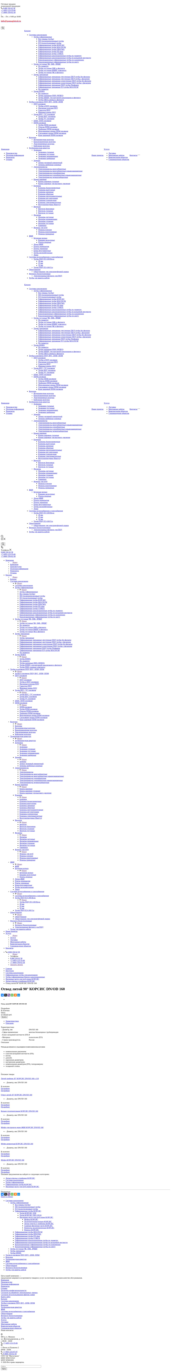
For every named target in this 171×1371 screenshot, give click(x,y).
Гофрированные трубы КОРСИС (51, 45)
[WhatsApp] (12, 995)
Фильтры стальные (45, 221)
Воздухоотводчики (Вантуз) (49, 205)
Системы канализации (38, 35)
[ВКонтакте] (2, 995)
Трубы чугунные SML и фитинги (51, 68)
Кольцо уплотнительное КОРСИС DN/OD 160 (19, 1111)
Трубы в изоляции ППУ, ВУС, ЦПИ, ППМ (46, 102)
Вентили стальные (45, 211)
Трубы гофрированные (43, 37)
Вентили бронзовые (46, 209)
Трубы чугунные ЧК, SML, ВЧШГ (47, 64)
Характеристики (12, 1021)
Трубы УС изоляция (46, 119)
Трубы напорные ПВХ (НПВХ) (50, 96)
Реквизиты (10, 157)
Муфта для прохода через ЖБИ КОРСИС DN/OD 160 (22, 1127)
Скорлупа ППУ (44, 110)
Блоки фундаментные (42, 251)
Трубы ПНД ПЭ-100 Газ (43, 267)
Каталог (27, 31)
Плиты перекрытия (41, 246)
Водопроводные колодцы (44, 140)
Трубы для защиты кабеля (39, 278)
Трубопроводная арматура (39, 148)
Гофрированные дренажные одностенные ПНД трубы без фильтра (64, 81)
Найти (4, 1369)
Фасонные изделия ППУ (48, 108)
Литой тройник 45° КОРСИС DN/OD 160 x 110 (20, 1079)
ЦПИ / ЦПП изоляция (42, 121)
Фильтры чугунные (46, 223)
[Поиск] (3, 28)
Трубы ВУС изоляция (46, 117)
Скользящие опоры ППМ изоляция (52, 133)
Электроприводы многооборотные (52, 169)
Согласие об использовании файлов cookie (18, 1295)
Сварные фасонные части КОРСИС (38, 1226)
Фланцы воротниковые (47, 232)
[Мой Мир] (18, 995)
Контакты (133, 155)
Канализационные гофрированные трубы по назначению (61, 60)
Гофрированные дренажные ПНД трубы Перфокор (58, 85)
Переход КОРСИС (31, 1230)
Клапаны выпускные (46, 190)
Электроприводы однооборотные (51, 173)
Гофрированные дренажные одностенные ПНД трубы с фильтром (64, 83)
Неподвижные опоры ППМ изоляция (53, 131)
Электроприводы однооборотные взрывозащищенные (59, 175)
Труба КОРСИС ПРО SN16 (30, 1215)
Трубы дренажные (41, 75)
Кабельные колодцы (42, 146)
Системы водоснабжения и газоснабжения (46, 257)
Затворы (37, 161)
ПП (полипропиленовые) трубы (51, 41)
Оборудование (34, 270)
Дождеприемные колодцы (44, 144)
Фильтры (37, 215)
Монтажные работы (116, 155)
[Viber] (8, 995)
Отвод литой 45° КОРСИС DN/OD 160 (16, 1095)
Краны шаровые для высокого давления (54, 184)
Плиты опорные (44, 242)
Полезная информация (15, 155)
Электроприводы (40, 167)
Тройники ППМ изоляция (48, 129)
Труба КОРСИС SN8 (28, 1213)
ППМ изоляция (40, 123)
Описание (10, 1023)
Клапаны (37, 186)
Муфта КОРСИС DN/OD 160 (12, 1160)
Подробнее (5, 1089)
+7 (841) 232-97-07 (10, 1352)
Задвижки (38, 150)
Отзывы (9, 159)
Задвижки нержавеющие (48, 156)
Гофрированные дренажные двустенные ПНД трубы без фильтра (64, 77)
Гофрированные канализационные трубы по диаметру (60, 56)
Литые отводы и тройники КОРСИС (20, 1178)
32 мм (40, 265)
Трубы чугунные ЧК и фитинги (51, 72)
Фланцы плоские (45, 230)
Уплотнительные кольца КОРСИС (38, 1222)
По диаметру (43, 66)
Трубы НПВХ (39, 91)
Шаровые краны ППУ (47, 112)
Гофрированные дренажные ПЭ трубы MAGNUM (58, 87)
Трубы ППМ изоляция (47, 125)
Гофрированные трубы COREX (50, 54)
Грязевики (42, 226)
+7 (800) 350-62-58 (8, 12)
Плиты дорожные (41, 249)
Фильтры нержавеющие (47, 219)
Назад (15, 562)
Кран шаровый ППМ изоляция (50, 135)
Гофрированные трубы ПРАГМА (51, 49)
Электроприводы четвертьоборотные (53, 177)
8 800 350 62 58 (9, 8)
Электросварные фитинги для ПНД (48, 276)
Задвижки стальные (46, 152)
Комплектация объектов (118, 157)
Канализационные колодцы (45, 142)
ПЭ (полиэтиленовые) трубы (49, 43)
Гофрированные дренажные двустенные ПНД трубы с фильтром (64, 79)
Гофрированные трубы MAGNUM (52, 47)
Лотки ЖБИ (38, 244)
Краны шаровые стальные (48, 181)
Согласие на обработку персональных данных (19, 1293)
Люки (36, 255)
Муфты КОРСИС (31, 1219)
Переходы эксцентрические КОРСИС (39, 1228)
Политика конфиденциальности (13, 1290)
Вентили (37, 207)
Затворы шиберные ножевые (49, 165)
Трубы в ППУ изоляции (47, 106)
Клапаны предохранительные (50, 196)
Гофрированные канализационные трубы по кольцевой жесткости (64, 58)
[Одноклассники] (15, 995)
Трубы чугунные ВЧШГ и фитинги (52, 70)
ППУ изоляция (39, 104)
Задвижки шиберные (46, 158)
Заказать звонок (16, 965)
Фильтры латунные (46, 217)
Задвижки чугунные (46, 154)
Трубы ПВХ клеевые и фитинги (51, 100)
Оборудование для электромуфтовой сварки (51, 272)
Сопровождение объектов (119, 159)
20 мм (40, 261)
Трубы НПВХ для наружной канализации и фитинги (59, 98)
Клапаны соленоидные (47, 200)
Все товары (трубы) (46, 39)
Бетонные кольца (40, 238)
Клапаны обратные (46, 194)
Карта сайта (5, 1297)
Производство (11, 153)
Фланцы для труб (40, 228)
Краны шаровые (40, 179)
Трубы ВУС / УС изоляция (44, 114)
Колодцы (32, 137)
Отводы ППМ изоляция (47, 127)
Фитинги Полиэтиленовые (39, 274)
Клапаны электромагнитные (49, 202)
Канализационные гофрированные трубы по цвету (58, 62)
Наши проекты (97, 155)
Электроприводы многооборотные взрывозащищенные (60, 171)
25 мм (40, 263)
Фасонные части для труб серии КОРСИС (22, 1187)
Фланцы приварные (46, 234)
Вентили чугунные (46, 213)
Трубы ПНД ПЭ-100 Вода (44, 259)
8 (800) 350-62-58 (10, 1354)
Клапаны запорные (46, 192)
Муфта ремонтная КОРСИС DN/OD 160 (17, 1144)
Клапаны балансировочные (49, 188)
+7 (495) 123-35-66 (8, 10)
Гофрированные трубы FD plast (50, 52)
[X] (5, 995)
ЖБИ (31, 236)
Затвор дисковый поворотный (50, 163)
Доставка (112, 153)
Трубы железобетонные (43, 253)
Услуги (106, 149)
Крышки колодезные (46, 240)
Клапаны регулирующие (48, 198)
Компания (5, 149)
